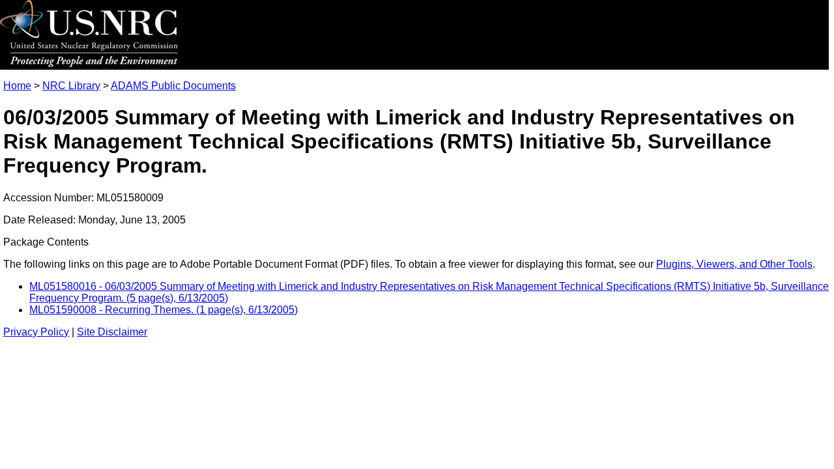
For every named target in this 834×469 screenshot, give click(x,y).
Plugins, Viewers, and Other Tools (734, 264)
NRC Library (71, 85)
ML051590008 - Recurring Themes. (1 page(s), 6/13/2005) (163, 309)
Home (17, 85)
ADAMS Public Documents (173, 85)
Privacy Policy (36, 331)
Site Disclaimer (112, 331)
